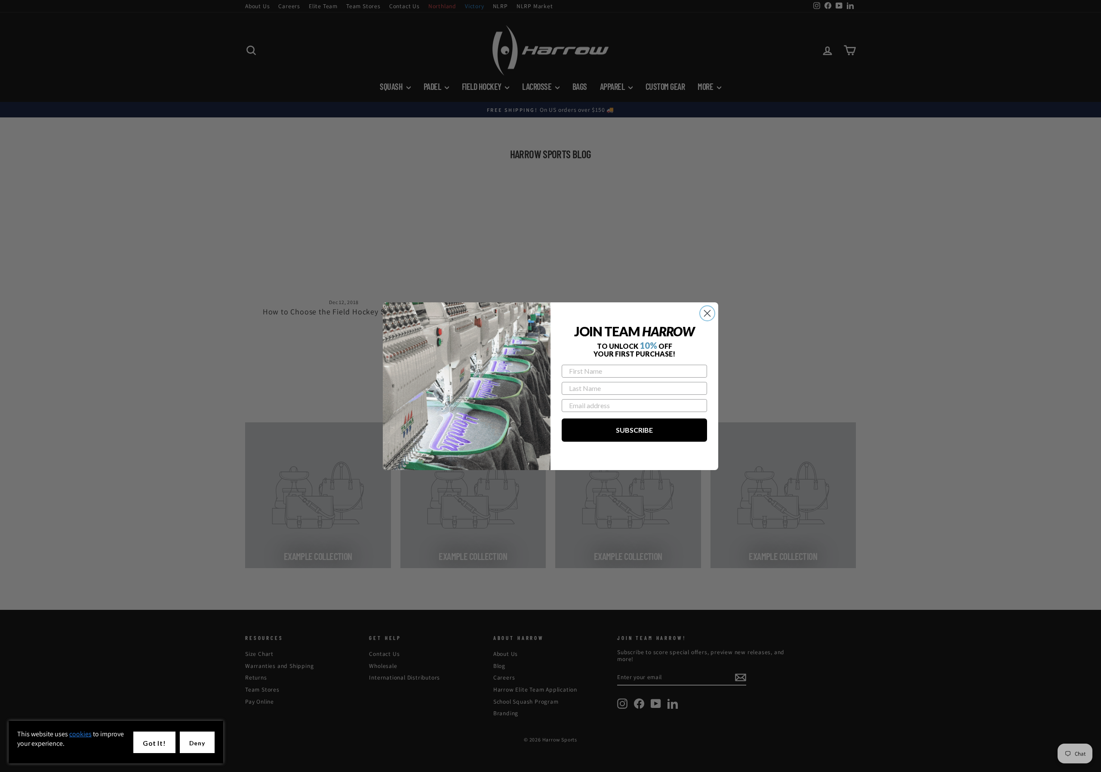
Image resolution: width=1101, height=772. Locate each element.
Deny (197, 743)
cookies (80, 733)
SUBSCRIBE (634, 430)
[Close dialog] (707, 313)
